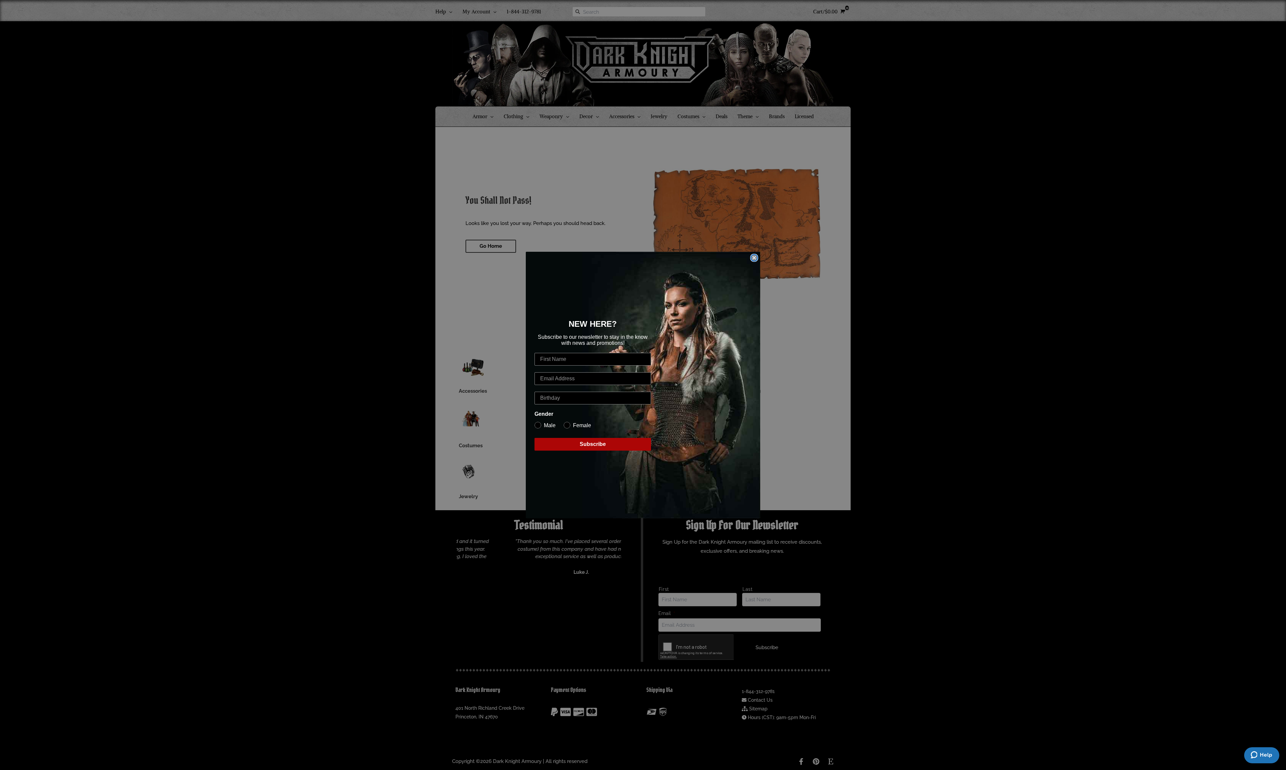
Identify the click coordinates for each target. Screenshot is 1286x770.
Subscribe (593, 444)
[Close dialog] (754, 257)
